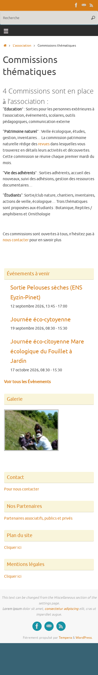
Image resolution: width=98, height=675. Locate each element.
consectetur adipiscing (61, 609)
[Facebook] (76, 5)
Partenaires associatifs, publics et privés (38, 518)
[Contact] (84, 5)
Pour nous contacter (21, 489)
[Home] (5, 45)
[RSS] (91, 5)
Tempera (65, 637)
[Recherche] (93, 18)
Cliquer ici (13, 547)
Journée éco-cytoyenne (40, 319)
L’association (22, 45)
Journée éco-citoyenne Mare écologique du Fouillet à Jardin (47, 351)
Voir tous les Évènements (27, 381)
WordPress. (84, 637)
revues (44, 144)
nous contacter (16, 240)
